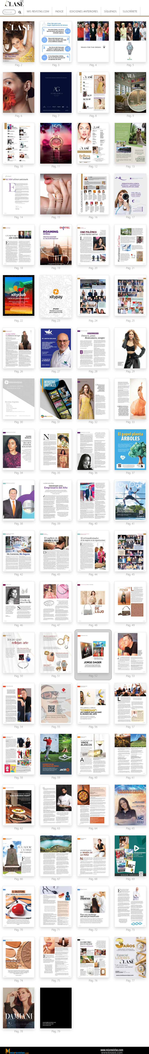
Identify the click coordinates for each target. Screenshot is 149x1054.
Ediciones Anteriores (84, 11)
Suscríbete (130, 11)
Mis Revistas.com (38, 11)
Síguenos (110, 11)
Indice (59, 11)
